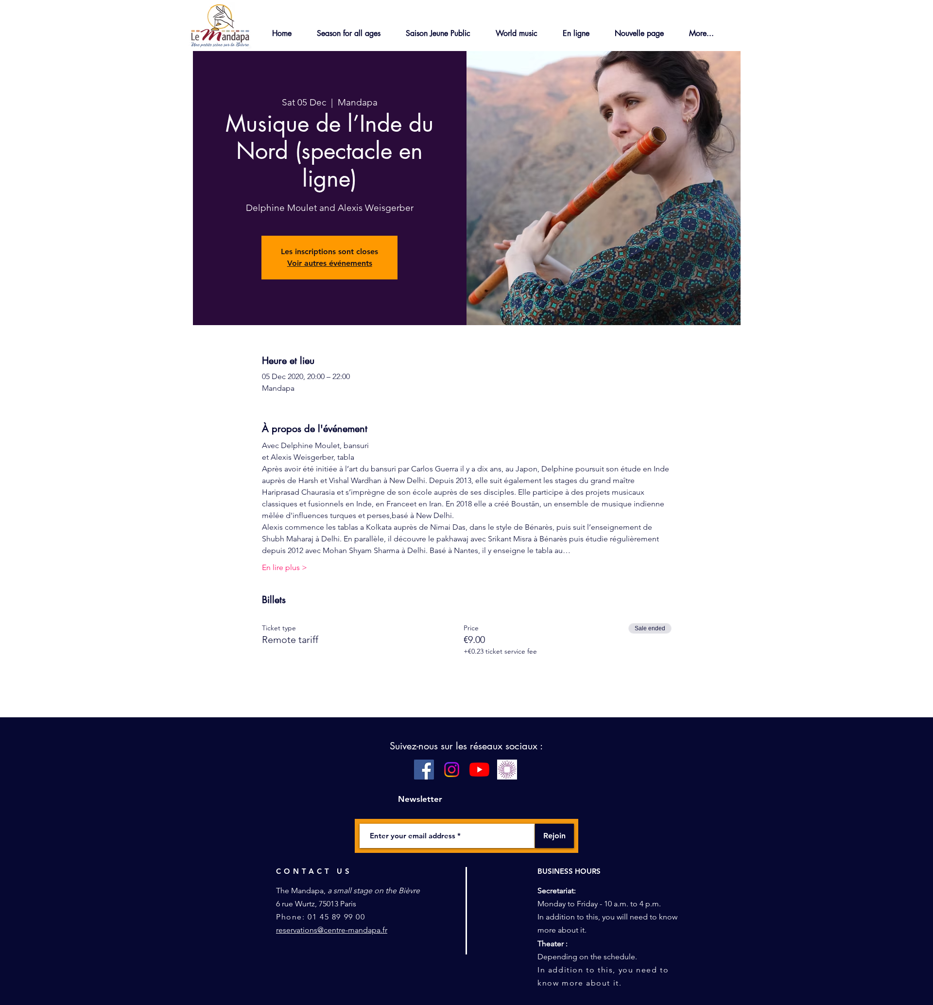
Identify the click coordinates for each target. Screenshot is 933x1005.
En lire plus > (284, 567)
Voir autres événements (329, 263)
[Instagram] (452, 770)
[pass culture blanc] (507, 770)
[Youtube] (479, 770)
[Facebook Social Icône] (424, 770)
